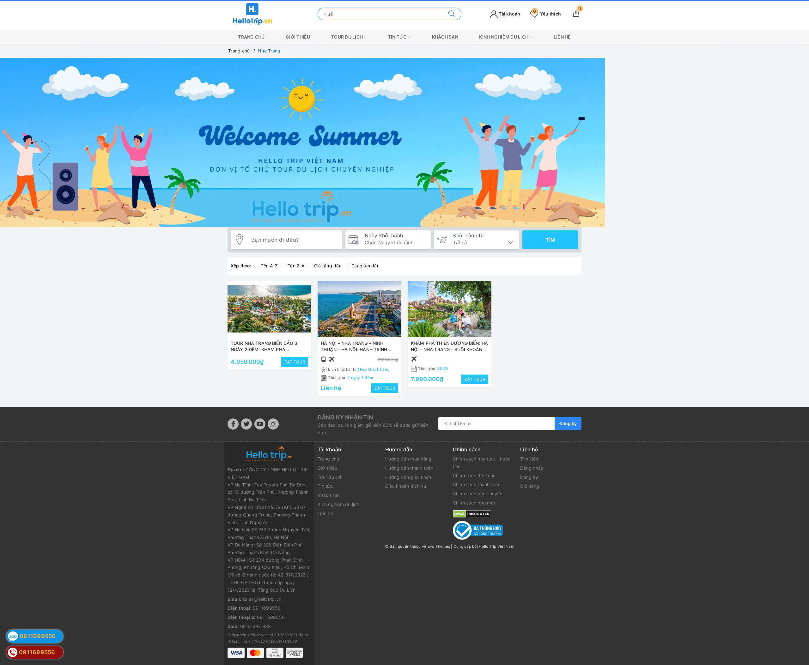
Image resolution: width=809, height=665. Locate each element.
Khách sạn (445, 37)
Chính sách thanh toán (477, 484)
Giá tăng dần (328, 265)
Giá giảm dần (365, 265)
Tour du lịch (347, 37)
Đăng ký (568, 423)
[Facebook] (233, 424)
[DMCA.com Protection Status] (472, 513)
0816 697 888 (255, 626)
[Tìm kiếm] (451, 14)
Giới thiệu (298, 37)
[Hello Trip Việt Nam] (252, 13)
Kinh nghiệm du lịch (504, 37)
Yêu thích (547, 13)
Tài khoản (509, 13)
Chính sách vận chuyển (477, 493)
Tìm (550, 240)
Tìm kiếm (529, 458)
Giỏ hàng (529, 486)
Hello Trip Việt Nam (496, 546)
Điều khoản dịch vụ (405, 486)
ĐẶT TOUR (294, 361)
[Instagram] (273, 424)
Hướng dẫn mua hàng (408, 458)
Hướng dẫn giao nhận (408, 477)
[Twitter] (246, 424)
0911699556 (267, 608)
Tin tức (398, 37)
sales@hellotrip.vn (262, 599)
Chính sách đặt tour (474, 475)
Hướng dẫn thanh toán (409, 468)
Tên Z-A (296, 265)
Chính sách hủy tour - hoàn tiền (482, 462)
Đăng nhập (532, 468)
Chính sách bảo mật (474, 502)
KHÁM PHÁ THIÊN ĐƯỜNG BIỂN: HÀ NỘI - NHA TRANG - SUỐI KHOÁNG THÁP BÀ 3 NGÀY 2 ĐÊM (449, 349)
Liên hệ (562, 37)
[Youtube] (259, 424)
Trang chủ (251, 37)
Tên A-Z (269, 265)
